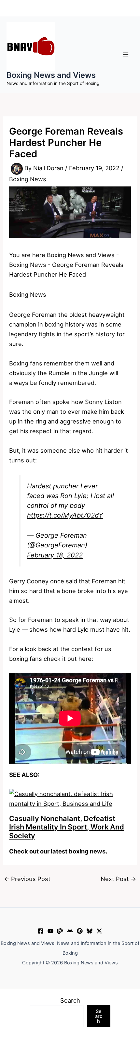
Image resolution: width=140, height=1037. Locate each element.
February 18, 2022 (55, 555)
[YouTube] (50, 931)
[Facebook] (41, 931)
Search (70, 1000)
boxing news (87, 851)
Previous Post (27, 879)
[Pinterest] (80, 931)
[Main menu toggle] (125, 54)
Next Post (118, 879)
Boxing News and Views (51, 75)
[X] (99, 931)
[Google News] (70, 931)
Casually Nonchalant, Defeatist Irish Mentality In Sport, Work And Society (66, 827)
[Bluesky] (89, 931)
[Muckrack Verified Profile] (60, 931)
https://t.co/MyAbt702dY (65, 515)
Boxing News (27, 179)
